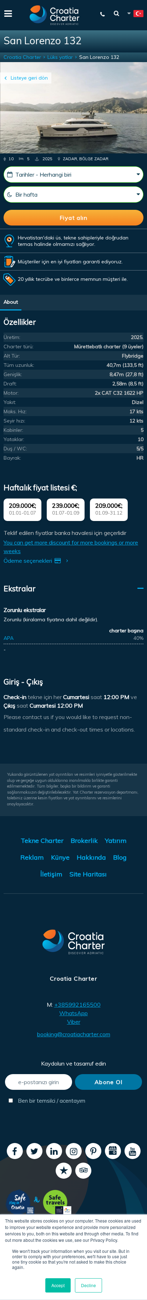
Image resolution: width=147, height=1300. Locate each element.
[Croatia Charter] (55, 15)
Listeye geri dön (29, 78)
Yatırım (116, 840)
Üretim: (12, 337)
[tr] (134, 14)
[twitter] (34, 1151)
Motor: (11, 393)
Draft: (10, 383)
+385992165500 (77, 1004)
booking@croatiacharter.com (73, 1034)
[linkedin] (54, 1151)
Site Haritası (88, 874)
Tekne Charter (42, 840)
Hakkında (91, 857)
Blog (120, 857)
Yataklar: (14, 439)
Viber (73, 1021)
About (11, 302)
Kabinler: (13, 430)
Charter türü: (19, 346)
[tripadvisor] (83, 1171)
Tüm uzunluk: (19, 365)
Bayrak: (12, 458)
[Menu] (7, 12)
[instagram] (74, 1151)
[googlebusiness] (113, 1151)
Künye (60, 857)
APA (9, 638)
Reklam (32, 857)
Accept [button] (58, 1285)
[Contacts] (103, 14)
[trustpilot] (64, 1171)
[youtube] (133, 1151)
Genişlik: (13, 374)
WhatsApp (73, 1013)
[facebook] (15, 1151)
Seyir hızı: (14, 421)
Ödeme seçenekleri (29, 560)
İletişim (51, 874)
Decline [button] (88, 1285)
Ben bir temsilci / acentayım (44, 1100)
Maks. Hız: (15, 411)
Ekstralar (20, 588)
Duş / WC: (15, 448)
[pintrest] (93, 1151)
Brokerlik (84, 840)
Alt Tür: (12, 356)
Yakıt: (10, 402)
